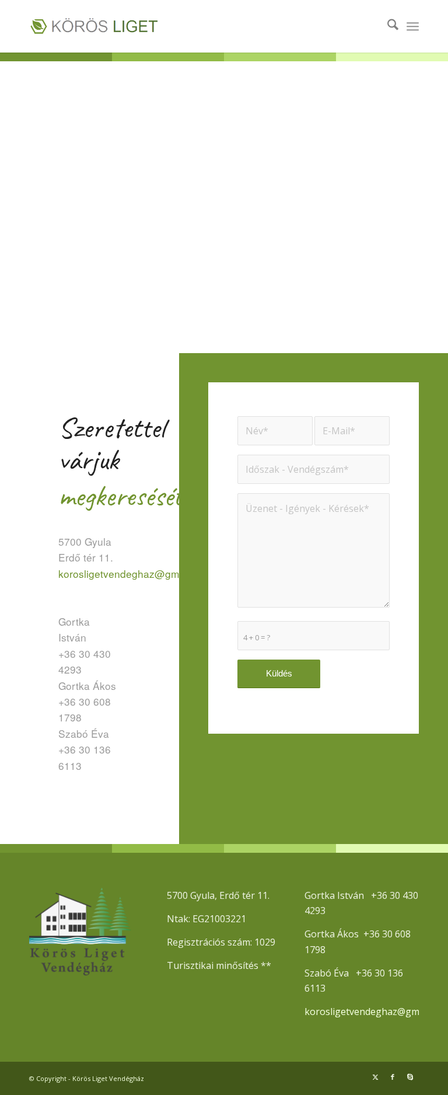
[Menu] (413, 26)
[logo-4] (125, 26)
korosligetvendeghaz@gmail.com (135, 573)
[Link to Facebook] (392, 1077)
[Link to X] (375, 1077)
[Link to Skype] (410, 1077)
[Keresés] (387, 26)
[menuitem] (387, 26)
